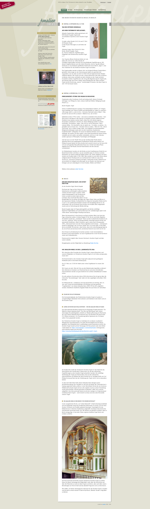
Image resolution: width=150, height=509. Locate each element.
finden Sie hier (94, 243)
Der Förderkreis (102, 9)
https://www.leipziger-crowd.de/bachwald (84, 328)
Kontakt (109, 2)
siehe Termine (79, 169)
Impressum (103, 2)
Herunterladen (41, 128)
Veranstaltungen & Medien (90, 9)
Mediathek (49, 90)
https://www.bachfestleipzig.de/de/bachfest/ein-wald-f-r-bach (79, 331)
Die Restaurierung (78, 9)
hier (50, 63)
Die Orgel (70, 9)
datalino (104, 504)
